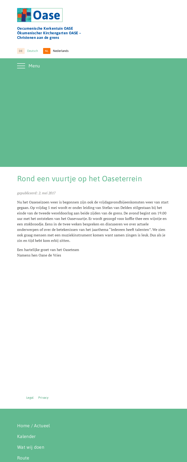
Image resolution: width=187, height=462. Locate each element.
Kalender (26, 436)
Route (23, 457)
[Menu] (21, 68)
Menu (34, 65)
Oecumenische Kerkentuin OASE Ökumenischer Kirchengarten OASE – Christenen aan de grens (49, 33)
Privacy (43, 397)
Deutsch (28, 51)
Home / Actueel (33, 425)
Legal (30, 397)
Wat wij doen (30, 447)
